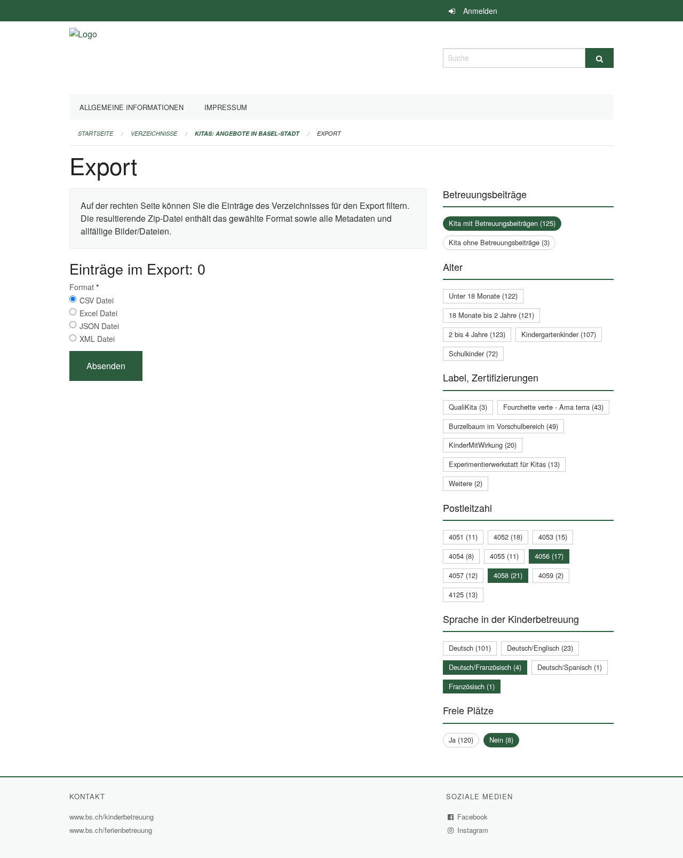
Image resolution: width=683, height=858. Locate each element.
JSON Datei (99, 326)
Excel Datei (98, 313)
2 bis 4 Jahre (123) (477, 334)
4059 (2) (550, 575)
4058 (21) (508, 575)
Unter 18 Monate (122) (483, 296)
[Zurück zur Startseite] (83, 56)
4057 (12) (463, 575)
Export (329, 133)
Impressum (225, 107)
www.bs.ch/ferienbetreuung (112, 830)
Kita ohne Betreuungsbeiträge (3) (499, 242)
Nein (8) (501, 740)
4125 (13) (463, 594)
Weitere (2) (465, 483)
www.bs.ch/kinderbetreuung (112, 817)
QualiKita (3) (468, 407)
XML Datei (97, 338)
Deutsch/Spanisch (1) (569, 667)
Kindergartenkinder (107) (558, 334)
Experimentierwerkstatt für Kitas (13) (504, 464)
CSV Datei (97, 300)
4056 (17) (549, 556)
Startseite (95, 133)
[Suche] (599, 58)
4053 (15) (552, 537)
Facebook (472, 817)
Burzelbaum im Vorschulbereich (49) (503, 426)
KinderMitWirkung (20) (483, 445)
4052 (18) (508, 537)
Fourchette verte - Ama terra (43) (553, 407)
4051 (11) (463, 537)
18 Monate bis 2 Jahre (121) (491, 315)
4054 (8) (461, 556)
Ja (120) (461, 740)
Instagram (473, 830)
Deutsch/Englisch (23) (540, 648)
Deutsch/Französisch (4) (485, 667)
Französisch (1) (472, 686)
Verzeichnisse (154, 133)
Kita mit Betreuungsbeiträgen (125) (502, 223)
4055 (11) (504, 556)
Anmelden (480, 10)
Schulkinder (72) (473, 353)
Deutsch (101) (470, 648)
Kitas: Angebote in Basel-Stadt (247, 133)
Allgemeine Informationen (132, 107)
